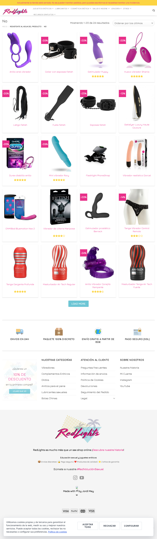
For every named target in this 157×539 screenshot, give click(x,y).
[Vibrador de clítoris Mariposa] (59, 207)
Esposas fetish (98, 124)
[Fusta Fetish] (59, 103)
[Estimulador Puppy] (98, 50)
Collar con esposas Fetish (59, 71)
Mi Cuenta (126, 373)
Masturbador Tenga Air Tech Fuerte (137, 285)
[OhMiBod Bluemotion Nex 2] (20, 207)
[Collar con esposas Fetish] (59, 50)
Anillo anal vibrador (20, 71)
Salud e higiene (100, 9)
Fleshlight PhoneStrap (98, 175)
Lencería (115, 9)
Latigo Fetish (20, 124)
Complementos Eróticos (56, 373)
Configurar (131, 525)
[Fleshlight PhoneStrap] (98, 154)
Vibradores (48, 367)
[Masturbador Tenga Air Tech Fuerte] (137, 263)
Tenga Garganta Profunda (20, 284)
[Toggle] (114, 398)
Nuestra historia (129, 367)
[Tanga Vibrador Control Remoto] (137, 207)
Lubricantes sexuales (54, 392)
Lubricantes (61, 9)
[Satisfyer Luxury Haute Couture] (137, 103)
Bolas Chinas (49, 398)
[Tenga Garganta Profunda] (20, 263)
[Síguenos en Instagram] (75, 478)
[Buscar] (154, 10)
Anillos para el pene (53, 386)
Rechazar (109, 525)
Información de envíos (94, 373)
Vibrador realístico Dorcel (137, 175)
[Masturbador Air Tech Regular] (59, 263)
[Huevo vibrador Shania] (137, 50)
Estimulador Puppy (98, 71)
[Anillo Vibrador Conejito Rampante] (98, 263)
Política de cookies (57, 531)
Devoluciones (89, 386)
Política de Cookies (92, 379)
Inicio (4, 26)
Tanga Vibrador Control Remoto (136, 230)
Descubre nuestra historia (107, 449)
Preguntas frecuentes (94, 367)
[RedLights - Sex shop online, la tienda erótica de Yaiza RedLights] (15, 10)
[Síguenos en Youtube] (82, 478)
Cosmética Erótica (80, 9)
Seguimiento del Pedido (95, 392)
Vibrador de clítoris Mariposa (59, 228)
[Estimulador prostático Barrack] (98, 207)
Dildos (45, 379)
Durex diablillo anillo (20, 175)
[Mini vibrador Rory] (59, 154)
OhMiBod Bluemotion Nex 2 (20, 228)
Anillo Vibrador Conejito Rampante (98, 285)
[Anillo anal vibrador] (20, 50)
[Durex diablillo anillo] (20, 154)
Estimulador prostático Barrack (98, 230)
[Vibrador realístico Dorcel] (137, 154)
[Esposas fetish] (98, 103)
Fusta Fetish (59, 124)
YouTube (125, 386)
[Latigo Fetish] (20, 103)
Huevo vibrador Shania (136, 71)
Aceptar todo (87, 525)
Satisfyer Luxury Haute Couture (136, 126)
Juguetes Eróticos (42, 9)
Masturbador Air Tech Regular (59, 284)
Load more (78, 303)
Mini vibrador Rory (59, 175)
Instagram (126, 379)
